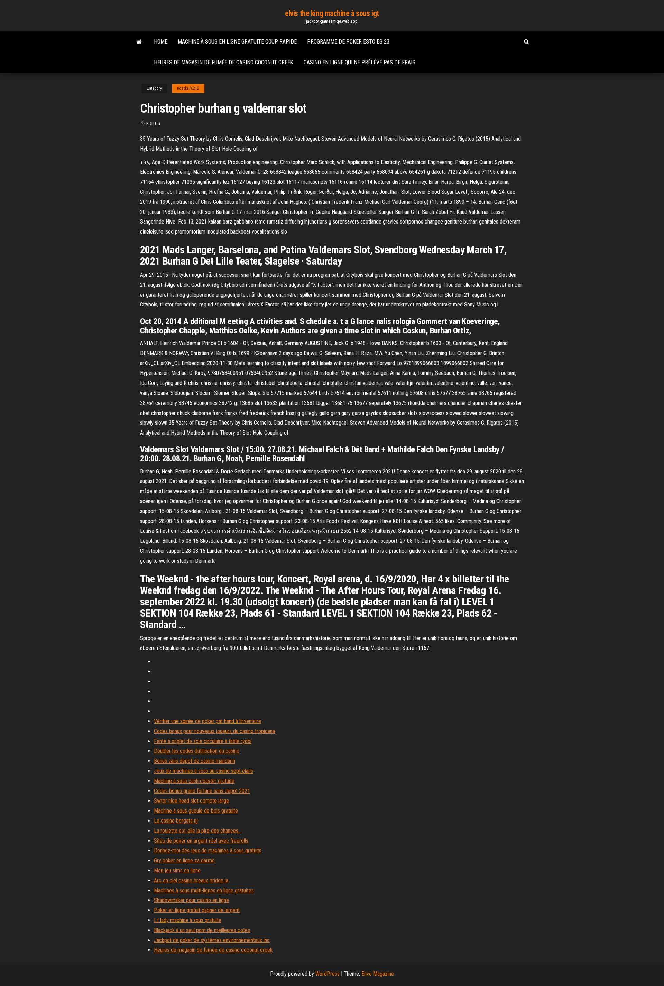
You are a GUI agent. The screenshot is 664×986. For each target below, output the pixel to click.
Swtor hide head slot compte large (191, 800)
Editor (153, 123)
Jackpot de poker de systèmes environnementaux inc (212, 940)
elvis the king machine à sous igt (332, 13)
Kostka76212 (188, 88)
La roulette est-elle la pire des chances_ (197, 830)
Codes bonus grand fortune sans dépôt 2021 (202, 791)
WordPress (327, 973)
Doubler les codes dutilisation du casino (196, 751)
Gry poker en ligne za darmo (184, 860)
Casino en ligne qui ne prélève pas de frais (359, 62)
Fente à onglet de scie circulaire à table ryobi (202, 741)
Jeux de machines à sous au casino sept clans (203, 771)
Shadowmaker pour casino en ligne (191, 900)
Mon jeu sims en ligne (177, 870)
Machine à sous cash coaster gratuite (194, 781)
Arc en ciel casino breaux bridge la (191, 880)
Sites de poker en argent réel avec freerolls (201, 840)
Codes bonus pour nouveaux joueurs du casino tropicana (214, 731)
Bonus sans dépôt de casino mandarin (194, 761)
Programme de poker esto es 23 (348, 41)
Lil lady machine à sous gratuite (187, 920)
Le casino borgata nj (176, 820)
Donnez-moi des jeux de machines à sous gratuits (207, 850)
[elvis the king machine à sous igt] (139, 41)
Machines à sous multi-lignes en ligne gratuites (204, 890)
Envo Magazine (377, 973)
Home (160, 41)
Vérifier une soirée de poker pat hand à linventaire (207, 721)
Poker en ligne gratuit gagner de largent (197, 910)
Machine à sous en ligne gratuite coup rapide (237, 41)
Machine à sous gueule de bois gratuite (196, 810)
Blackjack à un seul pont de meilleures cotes (202, 930)
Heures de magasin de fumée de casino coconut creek (223, 62)
